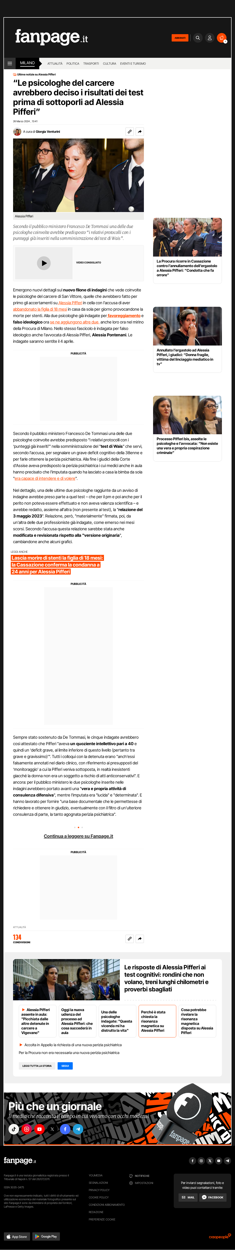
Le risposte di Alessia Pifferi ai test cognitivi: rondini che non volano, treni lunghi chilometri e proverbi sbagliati (166, 978)
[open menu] (10, 63)
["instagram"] (26, 1129)
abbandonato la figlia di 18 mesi (40, 309)
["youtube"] (39, 1129)
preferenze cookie (102, 1219)
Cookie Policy (99, 1197)
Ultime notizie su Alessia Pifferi (36, 74)
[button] (140, 131)
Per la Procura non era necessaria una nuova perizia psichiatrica (69, 1052)
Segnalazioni (98, 1182)
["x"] (52, 1129)
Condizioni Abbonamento (107, 1204)
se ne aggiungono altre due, (75, 322)
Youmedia (96, 1175)
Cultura (109, 63)
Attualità (55, 63)
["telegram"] (78, 1129)
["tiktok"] (13, 1129)
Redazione (96, 1212)
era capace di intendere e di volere (45, 478)
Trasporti (91, 63)
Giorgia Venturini (48, 131)
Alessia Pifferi (70, 302)
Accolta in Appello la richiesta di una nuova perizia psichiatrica (73, 1045)
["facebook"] (65, 1129)
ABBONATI (180, 37)
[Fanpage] (20, 1160)
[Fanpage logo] (46, 38)
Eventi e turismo (133, 63)
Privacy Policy (99, 1190)
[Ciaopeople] (220, 1238)
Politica (73, 63)
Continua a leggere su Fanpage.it (78, 836)
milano (27, 63)
